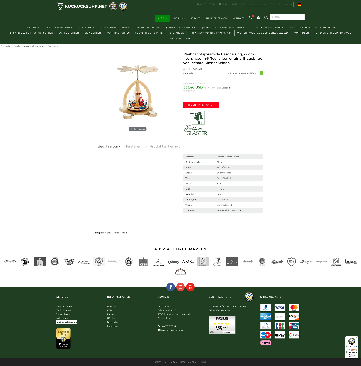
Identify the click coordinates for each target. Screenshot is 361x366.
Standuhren (93, 33)
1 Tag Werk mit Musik (59, 27)
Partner (111, 314)
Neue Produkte (180, 38)
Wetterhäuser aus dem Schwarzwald (262, 33)
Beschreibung (109, 146)
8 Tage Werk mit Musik (115, 27)
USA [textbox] (250, 4)
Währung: (276, 4)
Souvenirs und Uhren (149, 33)
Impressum (112, 326)
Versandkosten (63, 314)
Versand (226, 88)
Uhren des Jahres (147, 27)
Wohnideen (301, 33)
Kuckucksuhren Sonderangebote (312, 27)
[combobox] (256, 4)
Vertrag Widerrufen (67, 322)
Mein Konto (62, 318)
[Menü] (356, 338)
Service (196, 18)
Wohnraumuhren (118, 33)
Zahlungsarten (63, 310)
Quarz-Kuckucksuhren (180, 27)
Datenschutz (113, 322)
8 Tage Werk (86, 27)
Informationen (118, 297)
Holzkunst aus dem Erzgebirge (210, 33)
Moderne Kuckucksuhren (268, 27)
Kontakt (238, 18)
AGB (109, 310)
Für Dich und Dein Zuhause (332, 33)
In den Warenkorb (200, 105)
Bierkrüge (177, 33)
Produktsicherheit (165, 146)
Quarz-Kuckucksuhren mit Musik (223, 27)
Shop (160, 18)
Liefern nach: (238, 4)
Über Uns (179, 18)
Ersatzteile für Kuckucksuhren (31, 33)
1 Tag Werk (32, 27)
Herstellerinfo (135, 146)
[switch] (352, 355)
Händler (111, 318)
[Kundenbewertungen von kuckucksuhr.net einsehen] (222, 326)
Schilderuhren (69, 33)
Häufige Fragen (216, 18)
